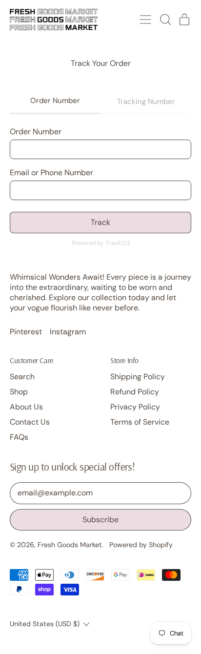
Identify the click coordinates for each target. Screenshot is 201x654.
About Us (26, 407)
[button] (165, 19)
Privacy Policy (135, 407)
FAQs (19, 437)
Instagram (68, 332)
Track (100, 222)
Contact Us (30, 422)
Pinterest (26, 332)
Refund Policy (134, 392)
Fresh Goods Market (70, 544)
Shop (19, 392)
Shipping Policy (137, 376)
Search (22, 376)
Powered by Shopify (141, 544)
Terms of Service (139, 422)
